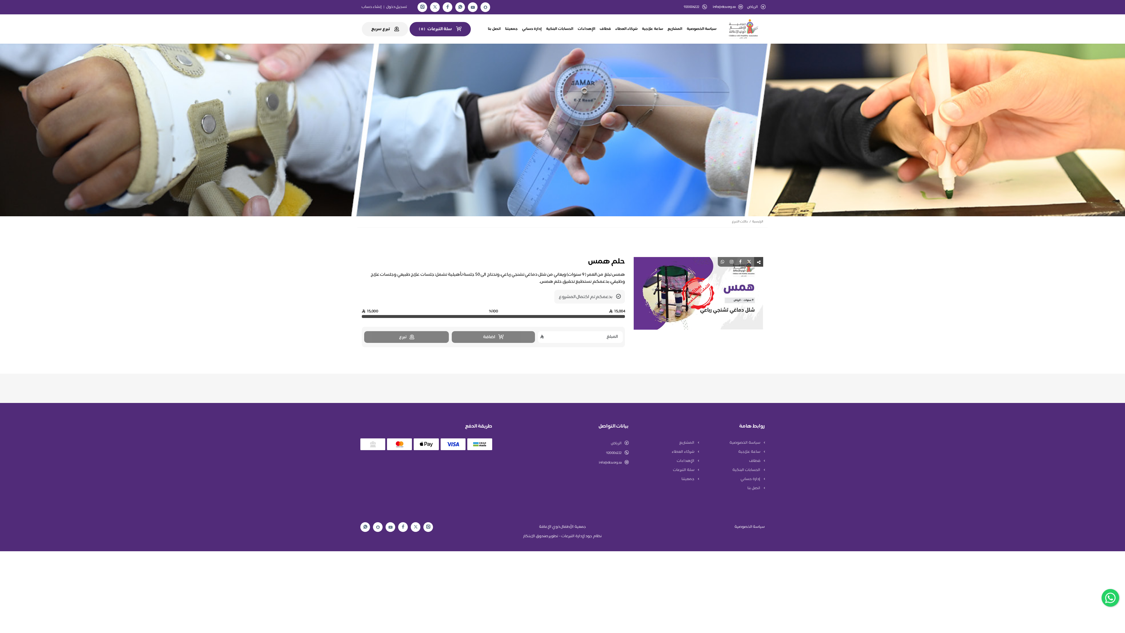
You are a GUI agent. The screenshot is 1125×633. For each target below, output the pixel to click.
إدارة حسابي (532, 29)
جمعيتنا (511, 29)
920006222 (614, 453)
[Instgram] (422, 7)
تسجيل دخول (396, 7)
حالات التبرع (740, 221)
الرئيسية (757, 221)
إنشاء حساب (372, 7)
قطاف (605, 29)
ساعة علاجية (652, 29)
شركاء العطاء (626, 29)
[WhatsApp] (460, 7)
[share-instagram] (731, 262)
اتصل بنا (494, 29)
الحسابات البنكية (559, 29)
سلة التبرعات (684, 470)
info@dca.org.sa (724, 7)
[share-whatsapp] (722, 262)
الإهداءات (586, 29)
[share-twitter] (749, 262)
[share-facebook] (740, 262)
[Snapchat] (485, 7)
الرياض (616, 443)
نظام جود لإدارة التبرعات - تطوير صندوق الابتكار (562, 536)
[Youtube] (473, 7)
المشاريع (674, 29)
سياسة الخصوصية (702, 29)
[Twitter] (435, 7)
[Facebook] (447, 7)
